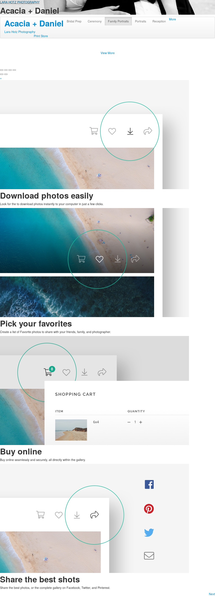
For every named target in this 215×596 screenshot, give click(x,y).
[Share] (6, 70)
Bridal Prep (74, 21)
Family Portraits (118, 21)
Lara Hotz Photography (19, 32)
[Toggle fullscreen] (10, 70)
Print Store (41, 36)
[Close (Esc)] (1, 70)
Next (212, 594)
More (172, 19)
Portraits (140, 21)
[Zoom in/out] (14, 70)
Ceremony (95, 21)
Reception (159, 21)
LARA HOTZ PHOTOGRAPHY (19, 2)
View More (108, 53)
